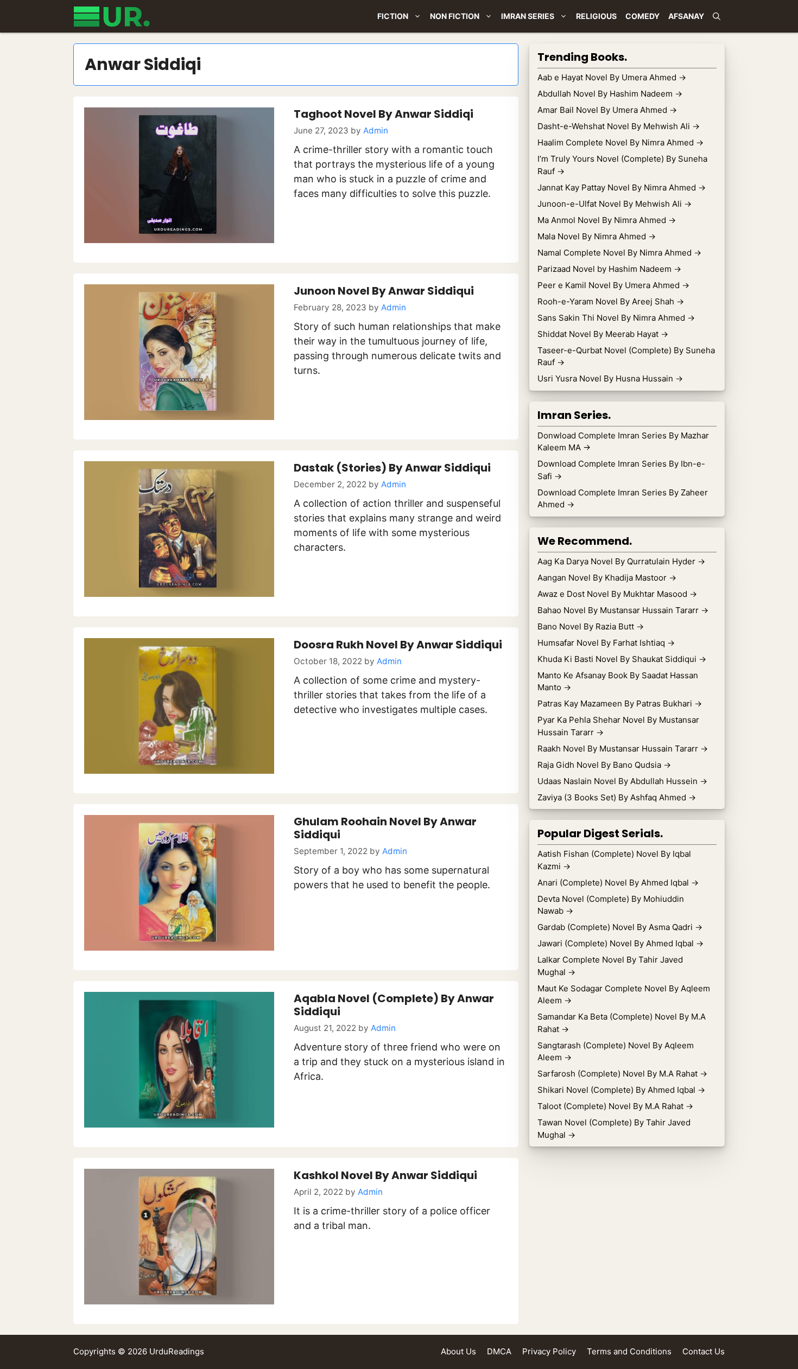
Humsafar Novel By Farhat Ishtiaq (606, 643)
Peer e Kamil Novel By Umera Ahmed (613, 285)
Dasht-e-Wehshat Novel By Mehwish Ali (618, 126)
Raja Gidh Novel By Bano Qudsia (604, 765)
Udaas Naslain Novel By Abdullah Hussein (622, 781)
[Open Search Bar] (716, 16)
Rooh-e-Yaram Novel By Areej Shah (610, 301)
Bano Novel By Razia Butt (590, 626)
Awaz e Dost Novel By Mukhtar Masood (617, 594)
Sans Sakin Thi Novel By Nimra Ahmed (616, 318)
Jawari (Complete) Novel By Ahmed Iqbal (620, 943)
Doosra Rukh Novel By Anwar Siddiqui (398, 644)
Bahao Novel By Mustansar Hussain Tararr (622, 610)
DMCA (499, 1351)
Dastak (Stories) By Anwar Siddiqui (392, 467)
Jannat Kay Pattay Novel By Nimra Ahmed (621, 187)
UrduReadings (176, 1351)
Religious (596, 16)
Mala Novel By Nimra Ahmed (596, 236)
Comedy (642, 16)
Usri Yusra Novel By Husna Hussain (610, 378)
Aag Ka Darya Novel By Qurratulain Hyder (621, 561)
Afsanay (686, 16)
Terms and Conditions (629, 1351)
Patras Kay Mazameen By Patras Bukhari (619, 703)
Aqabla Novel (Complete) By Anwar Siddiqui (394, 1005)
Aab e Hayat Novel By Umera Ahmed (611, 77)
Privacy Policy (549, 1351)
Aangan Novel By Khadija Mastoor (606, 577)
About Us (458, 1351)
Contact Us (703, 1351)
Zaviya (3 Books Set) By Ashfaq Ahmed (616, 797)
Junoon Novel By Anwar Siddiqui (384, 290)
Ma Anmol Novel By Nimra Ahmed (606, 220)
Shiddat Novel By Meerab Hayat (602, 334)
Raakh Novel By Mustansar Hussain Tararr (622, 748)
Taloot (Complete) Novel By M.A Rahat (615, 1106)
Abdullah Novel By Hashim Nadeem (609, 93)
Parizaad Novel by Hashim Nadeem (609, 269)
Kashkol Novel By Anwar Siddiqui (385, 1175)
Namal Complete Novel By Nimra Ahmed (619, 252)
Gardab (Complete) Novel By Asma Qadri (619, 927)
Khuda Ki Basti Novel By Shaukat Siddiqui (621, 659)
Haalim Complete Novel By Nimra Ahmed (620, 142)
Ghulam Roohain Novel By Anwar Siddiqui (385, 828)
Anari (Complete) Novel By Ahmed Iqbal (618, 882)
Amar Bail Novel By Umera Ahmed (607, 110)
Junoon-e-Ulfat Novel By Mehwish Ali (614, 204)
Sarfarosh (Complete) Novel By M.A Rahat (622, 1073)
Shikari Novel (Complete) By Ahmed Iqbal (621, 1090)
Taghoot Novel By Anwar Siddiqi (383, 114)
